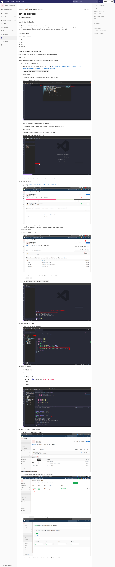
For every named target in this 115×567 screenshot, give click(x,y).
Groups (12, 1)
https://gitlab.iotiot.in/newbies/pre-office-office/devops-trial (44, 184)
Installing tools (97, 8)
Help (23, 1)
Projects (7, 1)
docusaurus (97, 23)
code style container (99, 16)
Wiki (33, 5)
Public (19, 5)
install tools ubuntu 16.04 (100, 30)
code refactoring (98, 13)
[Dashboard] (2, 1)
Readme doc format (99, 11)
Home (95, 26)
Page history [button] (87, 9)
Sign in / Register (108, 1)
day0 (95, 18)
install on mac (97, 28)
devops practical (40, 5)
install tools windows (99, 33)
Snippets (18, 1)
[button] (8, 565)
